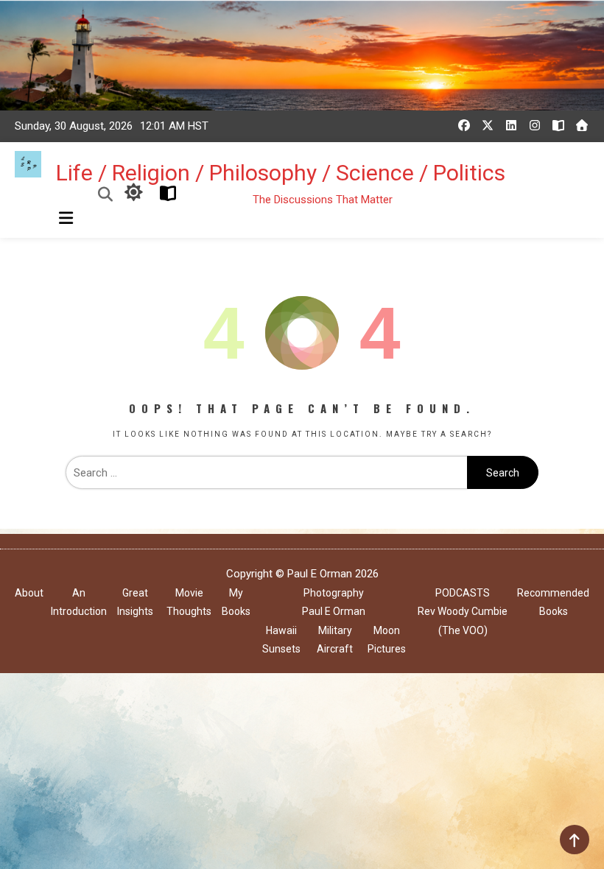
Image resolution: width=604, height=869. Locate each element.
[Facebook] (464, 125)
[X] (487, 125)
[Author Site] (558, 125)
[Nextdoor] (582, 125)
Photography (333, 593)
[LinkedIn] (511, 125)
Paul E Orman (333, 611)
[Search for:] (266, 472)
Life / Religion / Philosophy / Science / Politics (280, 173)
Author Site (165, 193)
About (29, 593)
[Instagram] (534, 125)
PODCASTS (462, 593)
